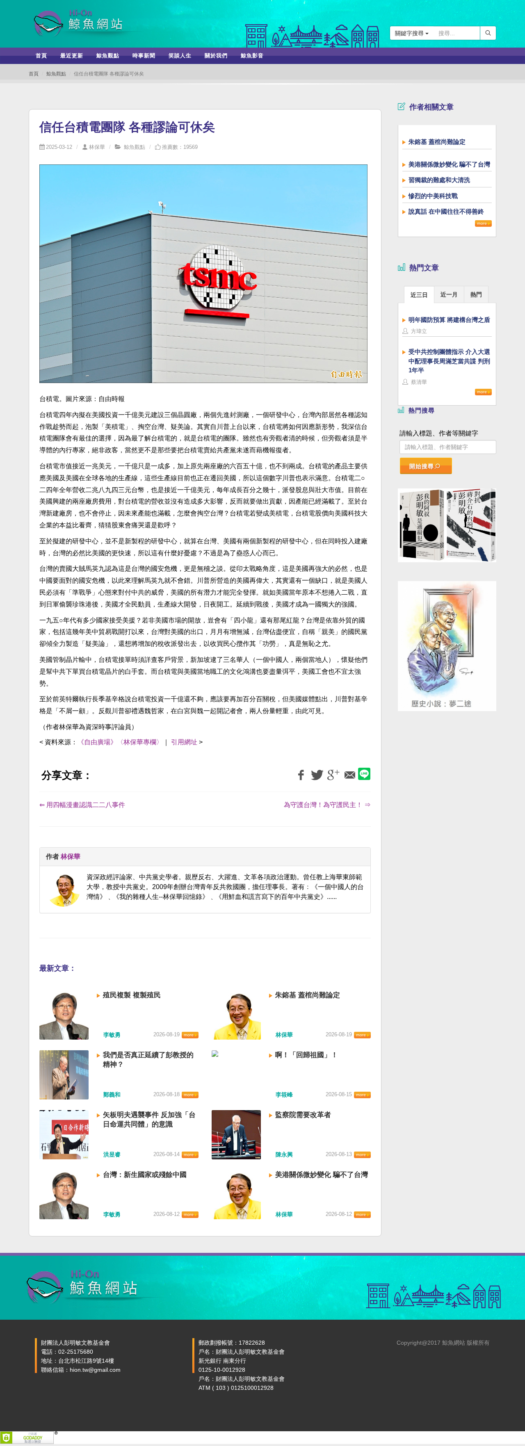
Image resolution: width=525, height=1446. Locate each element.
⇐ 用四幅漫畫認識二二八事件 (82, 804)
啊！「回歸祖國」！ (306, 1055)
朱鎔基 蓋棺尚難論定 (307, 995)
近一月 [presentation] (449, 294)
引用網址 (184, 742)
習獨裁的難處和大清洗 (439, 179)
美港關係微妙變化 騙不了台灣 (321, 1175)
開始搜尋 (421, 466)
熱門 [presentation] (476, 294)
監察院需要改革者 (303, 1115)
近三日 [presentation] (419, 295)
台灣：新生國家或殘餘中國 (145, 1175)
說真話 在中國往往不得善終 (446, 211)
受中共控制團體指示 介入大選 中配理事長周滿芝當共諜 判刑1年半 (449, 361)
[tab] (419, 294)
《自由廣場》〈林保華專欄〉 (120, 742)
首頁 (34, 74)
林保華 (97, 147)
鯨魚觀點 (56, 74)
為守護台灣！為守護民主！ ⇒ (327, 804)
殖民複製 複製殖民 (132, 995)
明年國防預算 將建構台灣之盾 (449, 319)
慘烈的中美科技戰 (433, 195)
